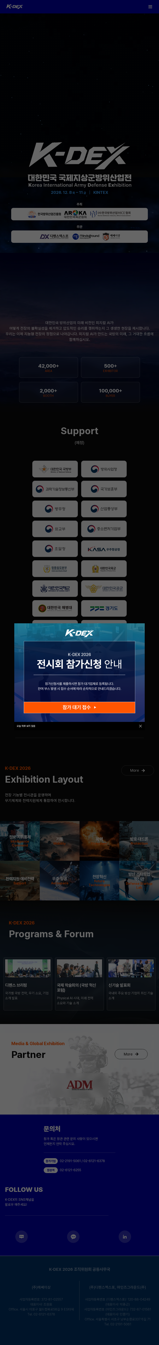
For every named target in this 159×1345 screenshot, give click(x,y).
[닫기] (140, 726)
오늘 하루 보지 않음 (26, 726)
